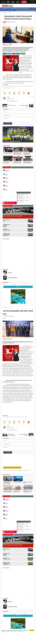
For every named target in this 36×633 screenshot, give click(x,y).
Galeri (25, 2)
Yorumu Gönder (7, 123)
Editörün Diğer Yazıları (10, 98)
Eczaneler (25, 10)
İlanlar (33, 10)
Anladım (31, 630)
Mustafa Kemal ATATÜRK (12, 277)
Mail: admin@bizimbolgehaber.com (12, 429)
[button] (31, 238)
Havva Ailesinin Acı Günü (25, 8)
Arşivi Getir (18, 286)
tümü (32, 269)
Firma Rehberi (29, 10)
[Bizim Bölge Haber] (8, 5)
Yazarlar (18, 10)
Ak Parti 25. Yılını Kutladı (17, 482)
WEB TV (24, 1)
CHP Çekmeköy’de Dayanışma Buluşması (14, 8)
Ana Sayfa (5, 12)
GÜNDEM (10, 12)
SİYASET (10, 307)
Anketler (22, 10)
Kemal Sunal (9, 272)
